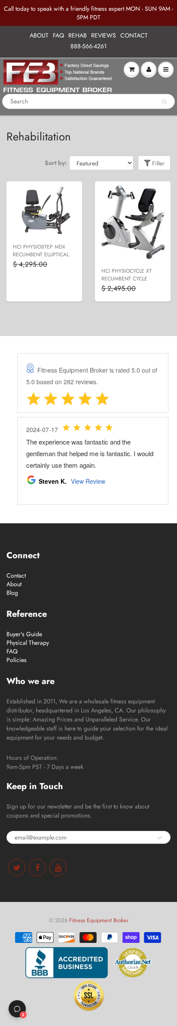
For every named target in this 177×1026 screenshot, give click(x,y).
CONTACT (134, 35)
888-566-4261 (88, 46)
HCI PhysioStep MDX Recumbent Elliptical (41, 250)
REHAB (77, 35)
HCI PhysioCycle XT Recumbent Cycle (126, 275)
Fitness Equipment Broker (98, 920)
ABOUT (39, 35)
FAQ (58, 35)
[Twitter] (16, 867)
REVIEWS (103, 35)
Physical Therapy (27, 642)
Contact (16, 575)
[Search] (164, 102)
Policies (16, 660)
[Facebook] (37, 867)
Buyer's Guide (24, 634)
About (13, 584)
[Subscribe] (160, 838)
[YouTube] (58, 867)
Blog (12, 592)
